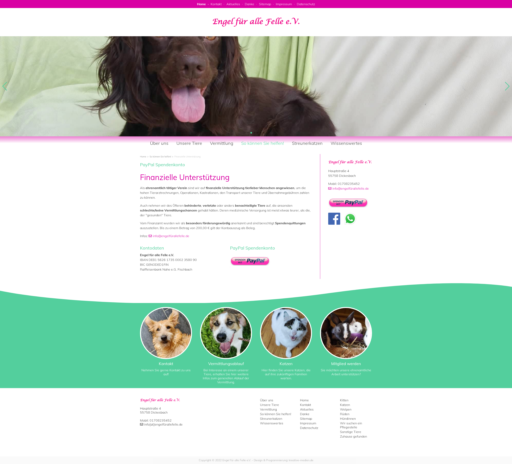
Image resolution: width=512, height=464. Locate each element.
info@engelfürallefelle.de (171, 236)
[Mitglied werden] (346, 341)
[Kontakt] (166, 341)
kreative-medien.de (301, 460)
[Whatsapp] (350, 218)
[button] (248, 133)
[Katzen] (286, 343)
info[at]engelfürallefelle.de (163, 424)
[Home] (350, 162)
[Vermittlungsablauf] (226, 345)
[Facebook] (334, 219)
